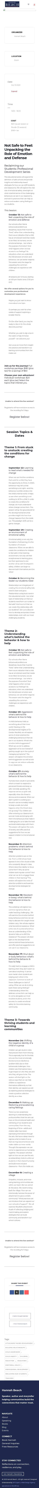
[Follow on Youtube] (14, 1451)
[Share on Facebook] (12, 1292)
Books (5, 1424)
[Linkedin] (22, 1292)
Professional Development (17, 1369)
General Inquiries (10, 1443)
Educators (22, 1360)
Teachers (9, 1378)
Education (10, 1360)
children (24, 1356)
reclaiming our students (16, 1374)
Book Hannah (9, 1440)
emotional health (13, 1365)
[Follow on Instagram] (4, 1451)
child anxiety (11, 1356)
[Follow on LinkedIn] (9, 1451)
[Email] (26, 1292)
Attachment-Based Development (19, 1343)
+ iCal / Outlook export (20, 1324)
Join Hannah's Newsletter (13, 1474)
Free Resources (10, 1447)
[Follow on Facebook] (20, 1451)
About (5, 1417)
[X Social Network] (17, 1292)
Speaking (6, 1421)
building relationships (15, 1347)
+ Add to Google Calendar (20, 1316)
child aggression (13, 1352)
